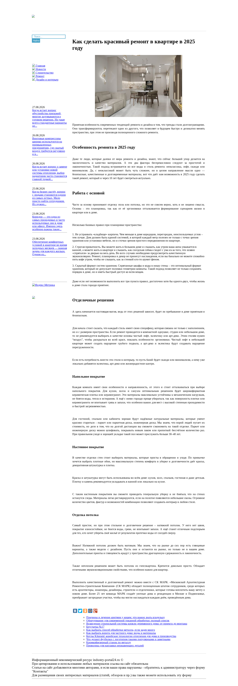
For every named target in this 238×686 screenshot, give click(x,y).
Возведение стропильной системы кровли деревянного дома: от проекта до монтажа (136, 623)
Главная (40, 65)
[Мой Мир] (90, 611)
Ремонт (39, 76)
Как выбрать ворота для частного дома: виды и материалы (121, 633)
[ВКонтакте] (75, 611)
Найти (36, 40)
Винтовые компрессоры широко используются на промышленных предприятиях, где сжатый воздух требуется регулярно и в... (48, 146)
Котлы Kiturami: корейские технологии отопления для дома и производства (131, 636)
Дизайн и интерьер (46, 79)
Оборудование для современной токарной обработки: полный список (127, 620)
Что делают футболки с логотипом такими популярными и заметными (128, 639)
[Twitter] (80, 611)
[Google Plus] (95, 611)
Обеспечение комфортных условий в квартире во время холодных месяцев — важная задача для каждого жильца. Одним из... (49, 248)
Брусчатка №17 (95, 626)
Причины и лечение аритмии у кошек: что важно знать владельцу (125, 617)
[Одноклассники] (85, 611)
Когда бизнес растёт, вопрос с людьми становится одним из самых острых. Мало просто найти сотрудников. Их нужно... (49, 198)
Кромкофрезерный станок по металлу (108, 642)
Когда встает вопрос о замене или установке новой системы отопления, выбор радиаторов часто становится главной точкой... (49, 173)
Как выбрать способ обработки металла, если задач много (120, 629)
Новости (40, 69)
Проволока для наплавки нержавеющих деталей (115, 645)
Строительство (44, 72)
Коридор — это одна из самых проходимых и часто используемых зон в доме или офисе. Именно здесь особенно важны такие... (48, 223)
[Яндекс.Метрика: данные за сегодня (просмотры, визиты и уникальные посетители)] (43, 285)
